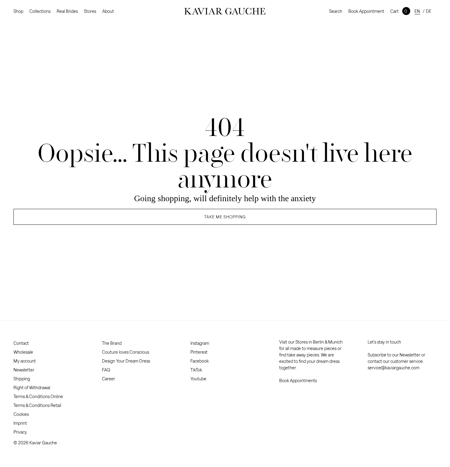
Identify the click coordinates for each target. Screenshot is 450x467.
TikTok (196, 369)
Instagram (199, 343)
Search (335, 11)
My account (24, 360)
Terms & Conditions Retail (37, 405)
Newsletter (23, 369)
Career (108, 378)
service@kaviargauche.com (393, 367)
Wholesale (23, 352)
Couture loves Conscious (125, 352)
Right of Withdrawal (31, 387)
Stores (90, 11)
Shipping (21, 378)
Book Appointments (298, 380)
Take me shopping (225, 216)
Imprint (20, 423)
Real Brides (67, 11)
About (108, 11)
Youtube (198, 378)
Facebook (199, 360)
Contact (21, 343)
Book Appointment (366, 11)
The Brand (112, 343)
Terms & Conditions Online (38, 396)
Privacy (20, 432)
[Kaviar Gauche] (224, 11)
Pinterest (199, 352)
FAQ (106, 369)
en (417, 11)
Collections (40, 11)
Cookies (21, 414)
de (428, 11)
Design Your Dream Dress (126, 360)
